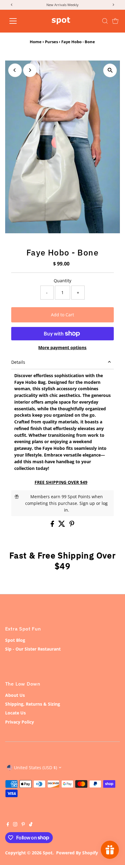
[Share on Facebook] (53, 525)
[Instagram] (15, 825)
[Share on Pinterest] (71, 525)
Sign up (87, 503)
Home (36, 41)
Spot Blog (15, 640)
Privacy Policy (19, 722)
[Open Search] (105, 21)
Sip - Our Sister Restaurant (33, 649)
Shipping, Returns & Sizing (32, 704)
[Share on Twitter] (62, 525)
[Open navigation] (18, 21)
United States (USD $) (35, 767)
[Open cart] (115, 21)
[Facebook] (8, 825)
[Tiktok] (31, 825)
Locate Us (15, 713)
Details (18, 362)
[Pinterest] (23, 825)
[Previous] (15, 70)
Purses (51, 41)
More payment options (62, 347)
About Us (15, 695)
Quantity (62, 280)
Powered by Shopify (77, 853)
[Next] (30, 70)
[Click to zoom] (110, 70)
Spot (47, 853)
